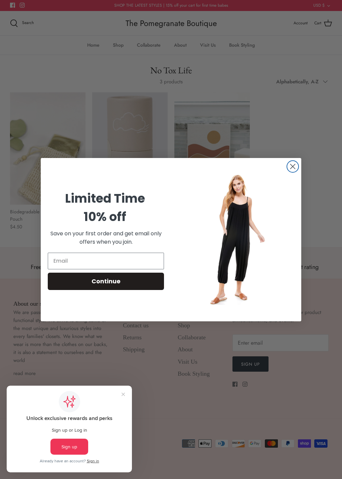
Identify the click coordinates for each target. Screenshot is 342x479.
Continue (106, 281)
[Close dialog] (293, 166)
